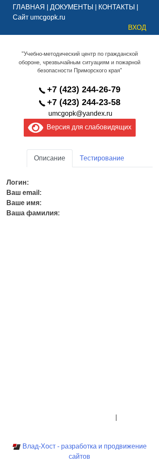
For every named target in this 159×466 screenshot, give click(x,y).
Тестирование (102, 158)
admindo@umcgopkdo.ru (79, 396)
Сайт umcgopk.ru (39, 17)
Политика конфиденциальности (64, 417)
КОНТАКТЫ (116, 7)
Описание (49, 158)
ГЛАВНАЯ (29, 7)
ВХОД (137, 27)
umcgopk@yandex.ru (80, 113)
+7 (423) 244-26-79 (83, 89)
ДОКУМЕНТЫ (71, 7)
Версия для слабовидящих (87, 127)
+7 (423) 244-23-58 (83, 102)
